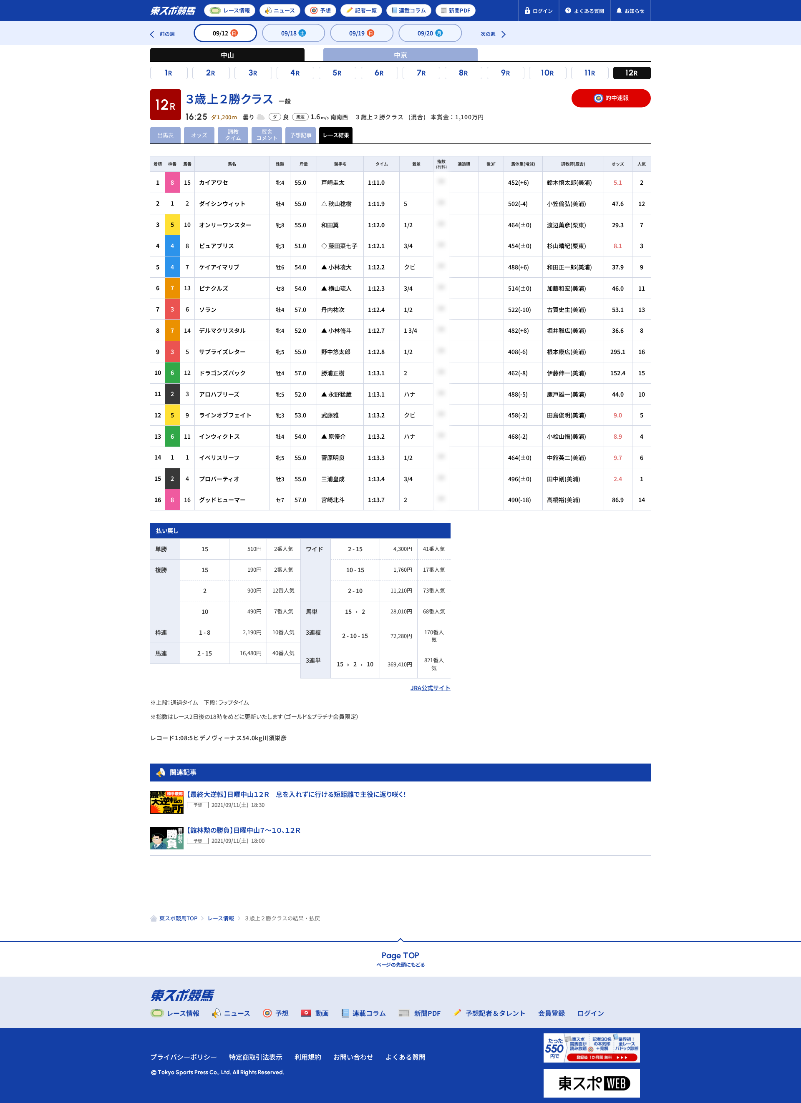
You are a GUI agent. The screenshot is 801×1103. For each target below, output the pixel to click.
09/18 (293, 33)
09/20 (429, 33)
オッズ (199, 135)
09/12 (225, 33)
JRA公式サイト (431, 687)
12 (629, 73)
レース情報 (220, 918)
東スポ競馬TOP (178, 918)
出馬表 (165, 135)
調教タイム (233, 135)
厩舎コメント (267, 135)
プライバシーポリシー (183, 1057)
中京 (400, 55)
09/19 (361, 33)
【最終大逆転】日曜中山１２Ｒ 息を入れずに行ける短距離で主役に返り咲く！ (296, 794)
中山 (227, 55)
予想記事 (301, 135)
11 (587, 73)
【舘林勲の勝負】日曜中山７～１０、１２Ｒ (243, 830)
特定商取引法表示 (255, 1057)
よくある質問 (405, 1057)
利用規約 (308, 1057)
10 (545, 73)
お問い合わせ (353, 1057)
